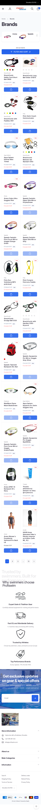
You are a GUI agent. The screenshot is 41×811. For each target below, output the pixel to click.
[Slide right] (37, 37)
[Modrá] (34, 315)
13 (28, 561)
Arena (14, 34)
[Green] (7, 69)
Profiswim (18, 801)
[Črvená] (31, 70)
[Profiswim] (10, 725)
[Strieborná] (23, 70)
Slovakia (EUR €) (31, 2)
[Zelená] (29, 70)
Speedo (30, 34)
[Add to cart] (11, 89)
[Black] (12, 69)
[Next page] (34, 561)
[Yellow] (4, 69)
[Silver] (4, 113)
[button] (3, 8)
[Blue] (15, 113)
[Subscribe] (35, 698)
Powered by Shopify (24, 801)
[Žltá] (26, 70)
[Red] (10, 69)
